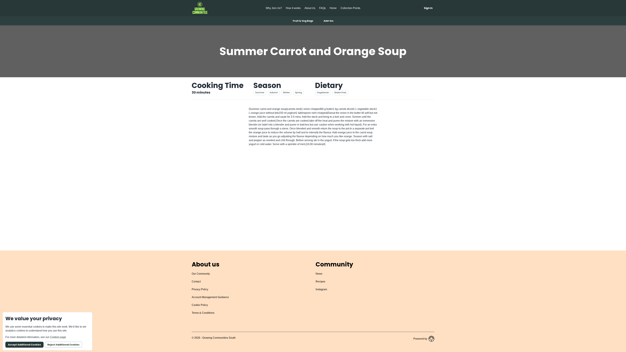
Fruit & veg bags (303, 20)
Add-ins (328, 20)
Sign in (428, 8)
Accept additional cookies (24, 344)
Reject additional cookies (63, 344)
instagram (321, 289)
